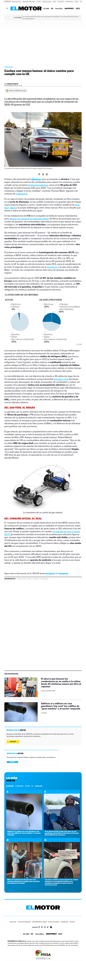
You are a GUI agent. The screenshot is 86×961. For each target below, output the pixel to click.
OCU (54, 1)
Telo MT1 (61, 1)
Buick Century (16, 1)
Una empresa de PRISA (43, 953)
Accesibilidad (64, 922)
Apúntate (13, 741)
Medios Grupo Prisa (43, 958)
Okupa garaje (47, 1)
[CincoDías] (59, 8)
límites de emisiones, (38, 185)
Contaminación (22, 579)
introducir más (61, 379)
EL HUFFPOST (19, 786)
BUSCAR (12, 762)
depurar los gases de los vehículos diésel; (29, 218)
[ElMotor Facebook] (39, 927)
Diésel (30, 579)
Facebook (50, 573)
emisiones (36, 579)
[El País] (46, 8)
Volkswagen (44, 579)
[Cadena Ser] (78, 8)
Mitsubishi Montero (29, 1)
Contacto (72, 922)
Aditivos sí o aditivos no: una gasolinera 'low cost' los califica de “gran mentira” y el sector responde (24, 833)
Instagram (63, 573)
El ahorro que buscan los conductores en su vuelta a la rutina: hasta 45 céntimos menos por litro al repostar (61, 682)
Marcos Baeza (12, 84)
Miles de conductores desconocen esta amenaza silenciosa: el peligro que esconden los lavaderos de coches (23, 881)
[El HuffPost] (69, 8)
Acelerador (69, 1)
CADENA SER (38, 786)
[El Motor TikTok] (47, 927)
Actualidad (8, 67)
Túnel (39, 1)
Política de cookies (53, 922)
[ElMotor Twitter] (42, 927)
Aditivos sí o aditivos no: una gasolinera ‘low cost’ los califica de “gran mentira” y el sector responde (60, 706)
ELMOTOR (10, 786)
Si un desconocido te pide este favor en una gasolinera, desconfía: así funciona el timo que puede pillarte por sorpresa (62, 833)
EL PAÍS (27, 786)
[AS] (52, 8)
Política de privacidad (24, 922)
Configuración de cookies (39, 922)
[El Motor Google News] (51, 927)
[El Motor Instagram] (45, 927)
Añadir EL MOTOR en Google (17, 90)
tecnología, (52, 267)
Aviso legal (13, 922)
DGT (76, 1)
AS (32, 786)
